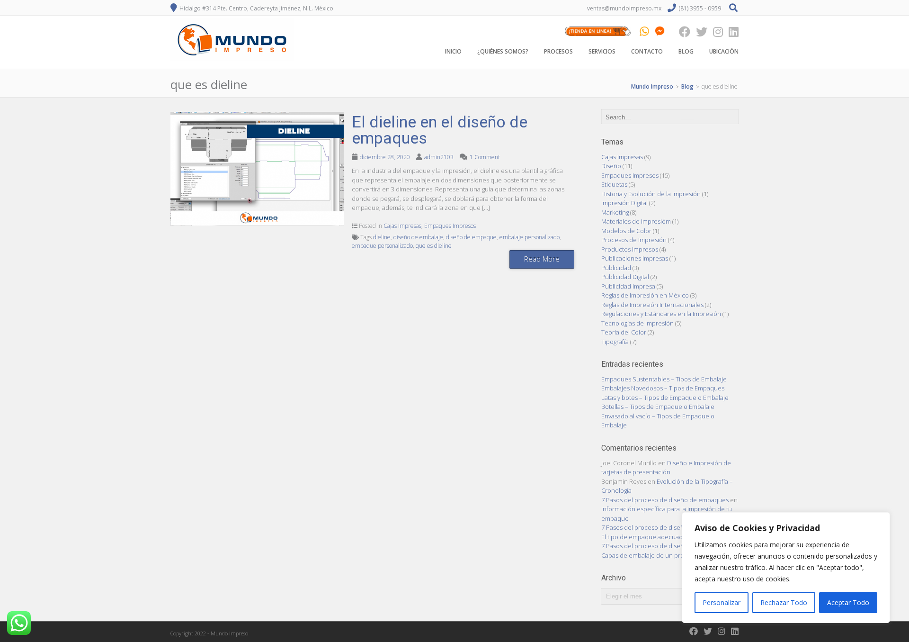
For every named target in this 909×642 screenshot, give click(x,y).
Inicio (453, 51)
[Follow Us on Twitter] (698, 31)
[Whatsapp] (644, 31)
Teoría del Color (623, 332)
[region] (786, 567)
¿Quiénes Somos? (502, 51)
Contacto (647, 51)
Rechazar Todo (783, 602)
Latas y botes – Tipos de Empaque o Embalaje (665, 397)
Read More (542, 258)
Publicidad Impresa (628, 286)
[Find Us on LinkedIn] (731, 31)
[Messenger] (660, 31)
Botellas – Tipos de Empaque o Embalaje (657, 406)
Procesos (558, 51)
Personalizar (721, 602)
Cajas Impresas (402, 226)
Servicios (601, 51)
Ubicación (724, 51)
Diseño (611, 166)
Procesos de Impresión (634, 239)
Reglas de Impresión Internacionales (652, 304)
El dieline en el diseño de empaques (439, 129)
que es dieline (434, 246)
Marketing (615, 212)
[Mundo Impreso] (232, 60)
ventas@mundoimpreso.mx (624, 8)
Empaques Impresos (450, 226)
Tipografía (615, 341)
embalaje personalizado (529, 237)
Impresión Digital (624, 203)
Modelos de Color (626, 230)
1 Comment (485, 157)
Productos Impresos (629, 249)
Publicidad (616, 267)
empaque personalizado (382, 246)
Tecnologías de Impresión (637, 323)
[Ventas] (598, 31)
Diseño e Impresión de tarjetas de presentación (666, 468)
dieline (382, 237)
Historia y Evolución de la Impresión (651, 194)
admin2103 (439, 157)
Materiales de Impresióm (636, 221)
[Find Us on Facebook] (681, 31)
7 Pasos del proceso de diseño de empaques (665, 500)
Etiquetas (614, 184)
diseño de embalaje (418, 237)
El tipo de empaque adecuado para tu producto (668, 537)
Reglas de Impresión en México (645, 295)
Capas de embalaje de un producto (651, 555)
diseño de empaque (471, 237)
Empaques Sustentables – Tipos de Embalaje (664, 379)
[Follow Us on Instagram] (715, 31)
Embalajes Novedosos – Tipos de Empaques (662, 388)
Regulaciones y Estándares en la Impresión (661, 313)
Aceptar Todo (848, 602)
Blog (686, 51)
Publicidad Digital (625, 276)
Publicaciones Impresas (634, 258)
